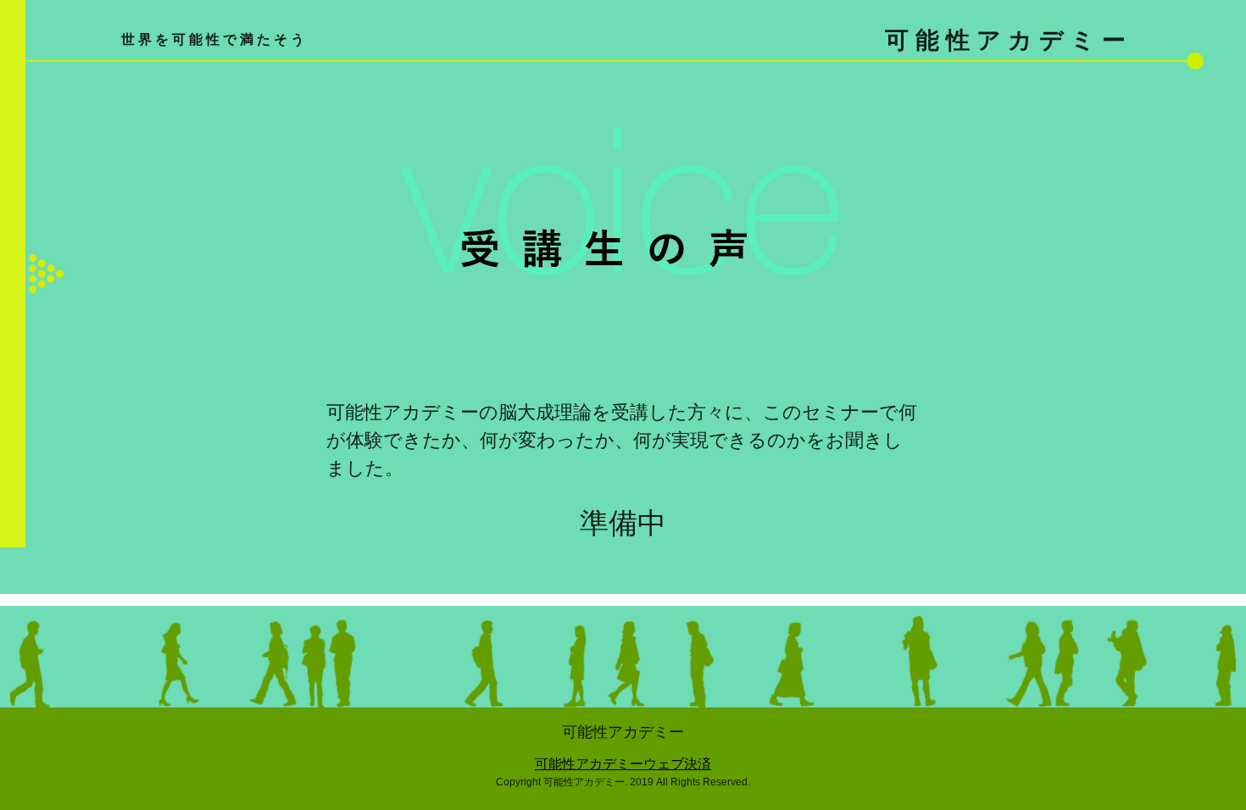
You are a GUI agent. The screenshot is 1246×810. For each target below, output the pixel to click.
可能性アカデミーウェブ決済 (623, 764)
